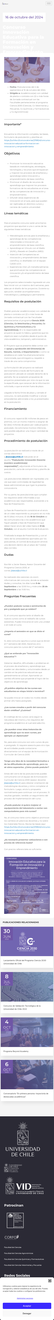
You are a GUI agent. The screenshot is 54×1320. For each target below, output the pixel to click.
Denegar (27, 1313)
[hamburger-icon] (49, 3)
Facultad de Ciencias (12, 1247)
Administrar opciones (25, 1298)
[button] (49, 1280)
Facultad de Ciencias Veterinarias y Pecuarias (23, 1265)
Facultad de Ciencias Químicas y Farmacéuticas (24, 1259)
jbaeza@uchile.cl (19, 570)
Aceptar (27, 1306)
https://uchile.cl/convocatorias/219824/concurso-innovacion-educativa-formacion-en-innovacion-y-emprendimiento (27, 143)
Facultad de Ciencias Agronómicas (18, 1253)
